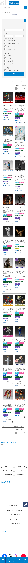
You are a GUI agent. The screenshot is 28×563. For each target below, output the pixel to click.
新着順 (22, 81)
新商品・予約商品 (14, 505)
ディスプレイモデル (20, 466)
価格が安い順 (10, 81)
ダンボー (20, 470)
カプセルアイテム (7, 470)
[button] (25, 88)
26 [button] (22, 88)
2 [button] (17, 88)
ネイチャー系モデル (7, 474)
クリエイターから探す (14, 523)
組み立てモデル (20, 474)
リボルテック (7, 466)
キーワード (7, 27)
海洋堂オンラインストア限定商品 (14, 510)
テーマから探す (14, 519)
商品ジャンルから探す (14, 514)
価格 (5, 34)
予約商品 (6, 68)
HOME (3, 12)
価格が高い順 (17, 81)
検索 (14, 74)
